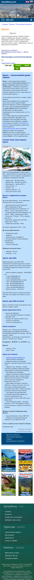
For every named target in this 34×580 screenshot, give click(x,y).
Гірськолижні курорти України (11, 128)
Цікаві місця (9, 538)
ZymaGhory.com (8, 2)
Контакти (8, 514)
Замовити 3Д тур (11, 555)
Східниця (9, 439)
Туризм (11, 24)
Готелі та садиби (11, 540)
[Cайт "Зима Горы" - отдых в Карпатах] (31, 2)
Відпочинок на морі (12, 553)
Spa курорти (9, 535)
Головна (5, 24)
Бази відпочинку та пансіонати (15, 441)
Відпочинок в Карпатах (13, 434)
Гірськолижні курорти (24, 24)
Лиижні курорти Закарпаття (14, 437)
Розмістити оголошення (13, 517)
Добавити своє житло (13, 520)
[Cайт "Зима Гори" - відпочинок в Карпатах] (27, 2)
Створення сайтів (11, 558)
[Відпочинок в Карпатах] (17, 9)
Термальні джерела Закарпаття (15, 357)
